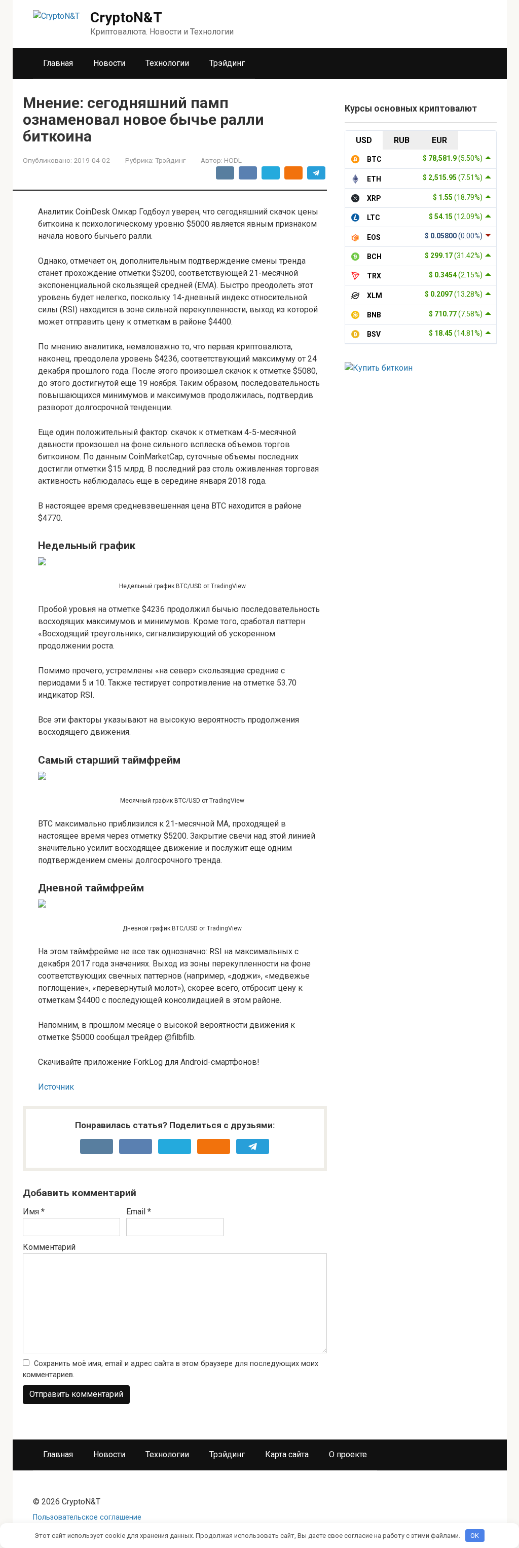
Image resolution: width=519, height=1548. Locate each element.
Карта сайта (287, 1454)
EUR (439, 140)
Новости (109, 63)
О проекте (348, 1454)
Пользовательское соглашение (87, 1517)
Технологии (167, 63)
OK (474, 1535)
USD (364, 140)
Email (138, 1211)
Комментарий (49, 1247)
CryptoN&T (126, 17)
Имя (34, 1211)
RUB (402, 140)
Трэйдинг (227, 63)
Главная (58, 63)
